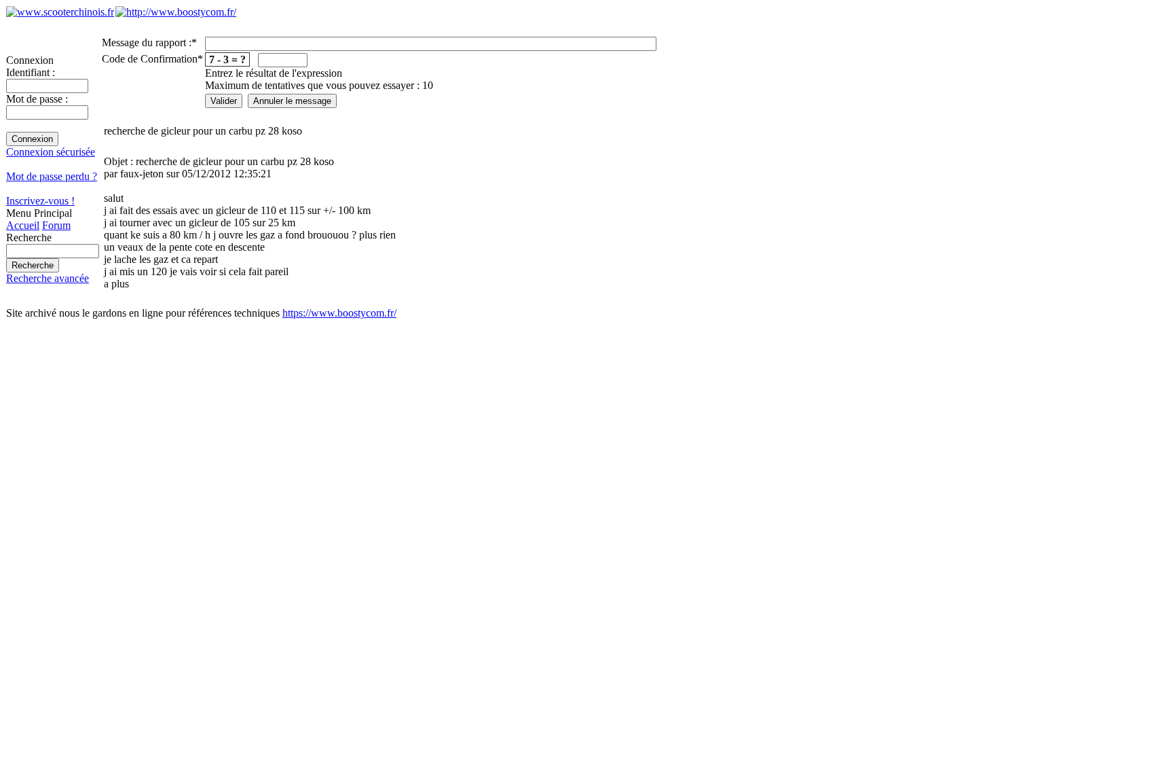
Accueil (22, 225)
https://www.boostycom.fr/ (339, 313)
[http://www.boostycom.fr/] (175, 12)
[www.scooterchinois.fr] (60, 12)
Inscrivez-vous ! (40, 201)
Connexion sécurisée (50, 152)
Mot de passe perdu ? (51, 176)
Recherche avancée (47, 278)
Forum (56, 225)
